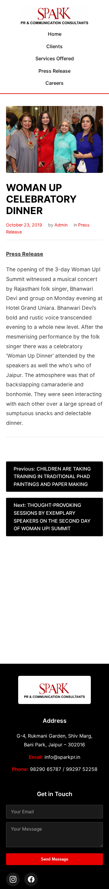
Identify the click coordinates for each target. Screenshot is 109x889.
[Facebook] (31, 879)
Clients (54, 46)
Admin (61, 224)
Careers (54, 83)
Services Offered (54, 58)
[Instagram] (13, 879)
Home (54, 34)
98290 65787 (45, 769)
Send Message (54, 859)
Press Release (54, 71)
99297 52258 (81, 769)
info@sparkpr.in (62, 757)
